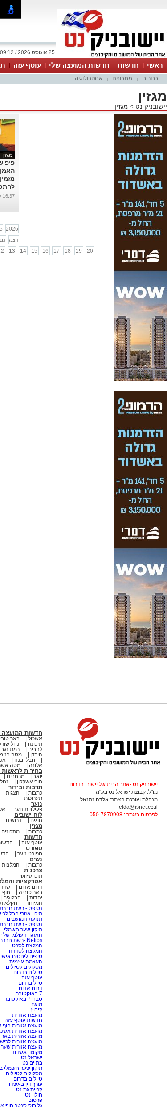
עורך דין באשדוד (24, 1084)
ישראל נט (31, 1057)
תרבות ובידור (25, 787)
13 (12, 251)
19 (79, 251)
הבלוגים (12, 897)
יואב (37, 776)
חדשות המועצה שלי (79, 65)
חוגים (36, 820)
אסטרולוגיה (88, 78)
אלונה (35, 765)
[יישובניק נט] (107, 765)
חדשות (128, 65)
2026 (12, 229)
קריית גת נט (29, 1089)
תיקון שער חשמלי (23, 929)
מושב (36, 1004)
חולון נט (33, 1095)
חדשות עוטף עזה (22, 1020)
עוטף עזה (27, 65)
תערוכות (33, 798)
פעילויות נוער (28, 809)
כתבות (150, 78)
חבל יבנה (24, 760)
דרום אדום (30, 887)
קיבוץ (36, 1009)
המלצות (11, 865)
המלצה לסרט (27, 945)
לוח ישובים (28, 814)
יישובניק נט (150, 106)
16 (45, 251)
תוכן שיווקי (31, 876)
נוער (36, 803)
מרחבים (15, 776)
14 (23, 251)
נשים (35, 859)
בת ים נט (32, 1063)
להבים (35, 749)
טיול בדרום (29, 983)
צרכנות (33, 870)
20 (90, 251)
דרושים (14, 820)
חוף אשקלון (29, 782)
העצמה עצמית (25, 961)
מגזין (121, 106)
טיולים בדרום (27, 972)
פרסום (34, 1100)
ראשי (155, 65)
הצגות (13, 793)
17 (56, 251)
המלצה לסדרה (25, 951)
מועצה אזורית (26, 1015)
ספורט (34, 848)
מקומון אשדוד (27, 1052)
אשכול (35, 738)
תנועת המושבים (23, 919)
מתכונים (122, 78)
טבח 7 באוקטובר (22, 999)
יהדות (35, 897)
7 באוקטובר (28, 993)
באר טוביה (30, 892)
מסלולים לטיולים (24, 967)
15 (34, 251)
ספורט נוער (29, 854)
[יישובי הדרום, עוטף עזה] (112, 57)
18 (68, 251)
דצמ (14, 240)
